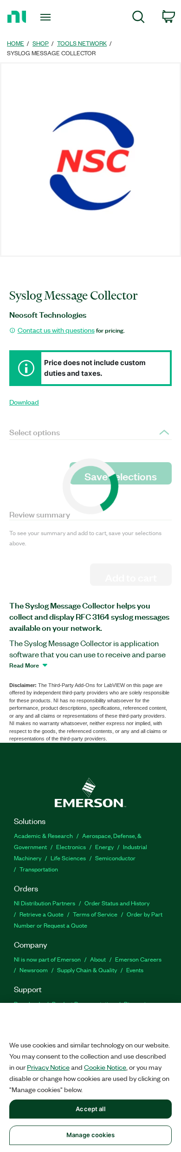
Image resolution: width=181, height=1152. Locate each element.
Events (134, 969)
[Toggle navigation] (47, 17)
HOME (15, 43)
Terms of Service (95, 914)
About (98, 959)
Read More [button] (24, 664)
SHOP (40, 43)
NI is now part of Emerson (47, 959)
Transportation (38, 868)
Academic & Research (43, 835)
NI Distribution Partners (44, 902)
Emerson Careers (138, 959)
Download (24, 401)
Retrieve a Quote (41, 914)
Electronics (71, 846)
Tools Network (82, 43)
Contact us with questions (56, 329)
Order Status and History (116, 902)
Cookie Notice (105, 1067)
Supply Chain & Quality (87, 969)
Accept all (90, 1109)
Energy (104, 846)
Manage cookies (90, 1135)
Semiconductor (115, 857)
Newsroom (33, 969)
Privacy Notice (48, 1067)
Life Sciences (68, 857)
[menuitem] (138, 18)
